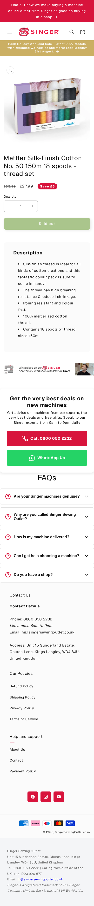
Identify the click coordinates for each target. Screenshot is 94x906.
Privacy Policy (22, 708)
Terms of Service (24, 719)
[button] (9, 32)
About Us (17, 749)
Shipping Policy (23, 697)
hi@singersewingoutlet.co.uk (40, 879)
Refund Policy (22, 686)
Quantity (10, 196)
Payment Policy (23, 771)
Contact (16, 760)
